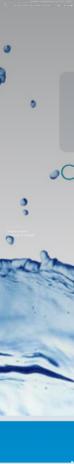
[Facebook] (58, 5)
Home (15, 5)
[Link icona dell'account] (64, 5)
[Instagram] (59, 5)
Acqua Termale (37, 5)
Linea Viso (19, 5)
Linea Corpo (25, 5)
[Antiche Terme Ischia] (5, 5)
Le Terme (31, 5)
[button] (10, 240)
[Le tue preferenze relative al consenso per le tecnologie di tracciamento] (72, 462)
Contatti (43, 5)
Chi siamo (48, 5)
